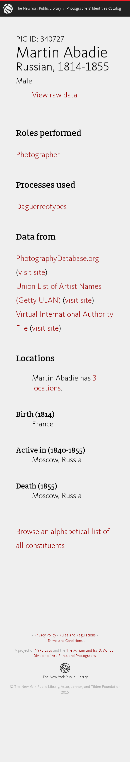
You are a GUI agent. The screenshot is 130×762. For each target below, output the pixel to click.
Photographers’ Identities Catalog (94, 9)
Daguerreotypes (41, 207)
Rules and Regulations (77, 635)
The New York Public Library (38, 9)
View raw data (54, 95)
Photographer (38, 155)
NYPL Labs (43, 651)
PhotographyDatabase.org (57, 259)
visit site (31, 273)
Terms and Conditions (65, 641)
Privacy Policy (45, 635)
